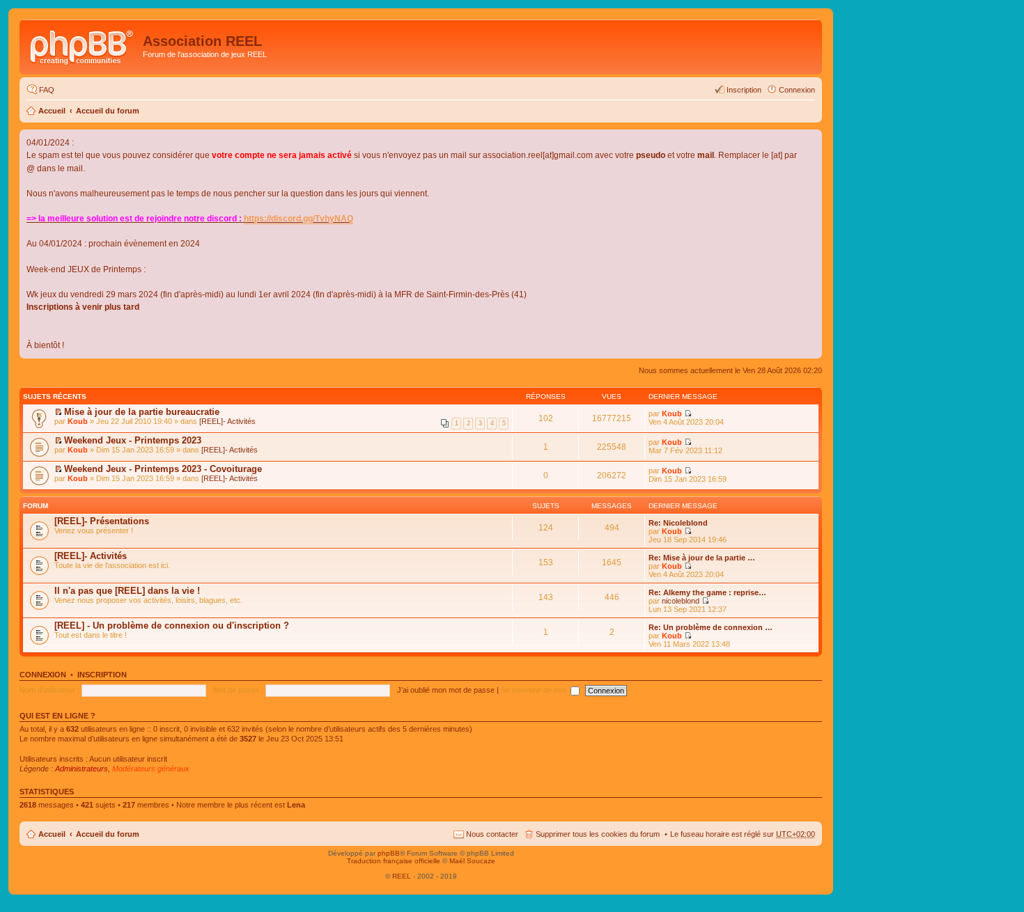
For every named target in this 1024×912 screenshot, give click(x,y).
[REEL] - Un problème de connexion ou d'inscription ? (171, 625)
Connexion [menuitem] (797, 90)
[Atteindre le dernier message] (688, 413)
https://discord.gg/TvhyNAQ (298, 218)
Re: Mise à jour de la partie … (702, 557)
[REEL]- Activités (227, 421)
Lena (296, 805)
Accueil (51, 111)
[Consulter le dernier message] (688, 531)
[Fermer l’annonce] (811, 140)
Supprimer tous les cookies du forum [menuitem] (598, 834)
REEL (401, 876)
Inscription (102, 674)
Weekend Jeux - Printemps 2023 (132, 440)
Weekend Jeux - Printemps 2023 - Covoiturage (163, 469)
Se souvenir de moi (534, 690)
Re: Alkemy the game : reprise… (707, 592)
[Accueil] (83, 45)
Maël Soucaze (472, 861)
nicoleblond (680, 601)
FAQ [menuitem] (46, 90)
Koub (78, 421)
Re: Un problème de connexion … (711, 627)
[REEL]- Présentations (101, 521)
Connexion (43, 674)
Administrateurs (81, 768)
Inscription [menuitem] (744, 90)
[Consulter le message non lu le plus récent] (58, 412)
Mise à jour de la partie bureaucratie (141, 412)
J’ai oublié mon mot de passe (446, 690)
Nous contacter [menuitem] (492, 834)
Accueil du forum (107, 111)
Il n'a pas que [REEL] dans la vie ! (127, 590)
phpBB (389, 853)
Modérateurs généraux (150, 768)
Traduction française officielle (393, 861)
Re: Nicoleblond (678, 523)
